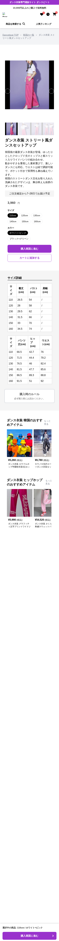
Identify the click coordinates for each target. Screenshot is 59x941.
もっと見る (47, 422)
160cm (37, 221)
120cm (24, 215)
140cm (13, 221)
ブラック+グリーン (19, 238)
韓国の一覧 (28, 35)
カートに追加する (30, 257)
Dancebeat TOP (11, 35)
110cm (12, 215)
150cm (25, 221)
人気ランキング (43, 24)
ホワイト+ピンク (17, 233)
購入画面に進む (29, 248)
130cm (36, 215)
